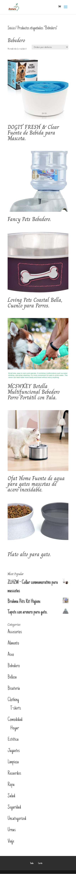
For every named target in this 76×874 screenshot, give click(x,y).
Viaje (11, 841)
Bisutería (14, 689)
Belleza (12, 677)
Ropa (11, 785)
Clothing (13, 700)
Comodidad (15, 720)
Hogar (14, 728)
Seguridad (14, 807)
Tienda (31, 863)
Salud (11, 796)
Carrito (40, 863)
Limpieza (13, 762)
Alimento (13, 643)
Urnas (12, 830)
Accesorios (15, 632)
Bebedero (14, 666)
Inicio (11, 28)
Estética (13, 739)
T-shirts (15, 708)
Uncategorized (17, 819)
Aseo (11, 655)
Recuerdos (14, 773)
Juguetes (14, 751)
